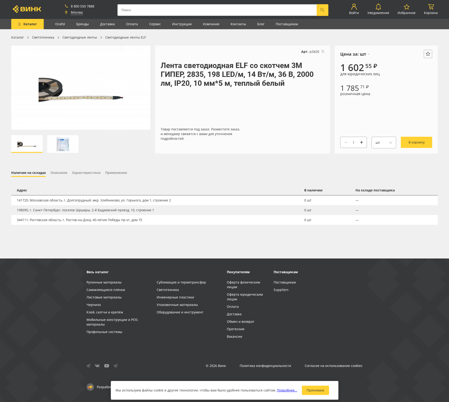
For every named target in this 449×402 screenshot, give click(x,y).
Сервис (155, 24)
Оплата (132, 24)
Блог (260, 24)
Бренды (82, 24)
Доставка (107, 24)
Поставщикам (287, 24)
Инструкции (182, 24)
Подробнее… (287, 390)
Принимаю (315, 390)
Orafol (60, 24)
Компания (211, 24)
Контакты (238, 24)
